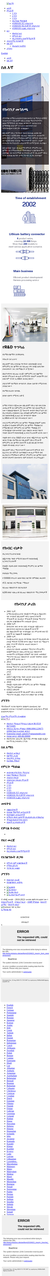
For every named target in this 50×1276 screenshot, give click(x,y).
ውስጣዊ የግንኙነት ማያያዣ (18, 772)
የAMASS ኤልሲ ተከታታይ (23, 28)
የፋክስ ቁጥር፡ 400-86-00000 (18, 736)
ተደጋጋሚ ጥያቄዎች (15, 41)
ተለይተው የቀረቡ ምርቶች (17, 780)
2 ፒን (14, 16)
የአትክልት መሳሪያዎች (16, 814)
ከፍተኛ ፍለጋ (13, 904)
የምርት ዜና (17, 36)
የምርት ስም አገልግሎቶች (17, 863)
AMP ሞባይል (33, 902)
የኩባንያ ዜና (17, 33)
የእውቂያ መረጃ (13, 880)
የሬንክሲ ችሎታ (13, 761)
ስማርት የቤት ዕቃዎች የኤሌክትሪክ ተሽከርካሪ (25, 817)
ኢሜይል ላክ (6, 909)
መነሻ (9, 8)
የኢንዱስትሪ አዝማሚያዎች (23, 38)
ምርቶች (10, 11)
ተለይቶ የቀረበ (12, 777)
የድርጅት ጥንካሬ (13, 758)
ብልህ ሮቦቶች (12, 809)
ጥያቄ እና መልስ (13, 868)
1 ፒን (14, 13)
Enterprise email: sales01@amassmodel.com (26, 734)
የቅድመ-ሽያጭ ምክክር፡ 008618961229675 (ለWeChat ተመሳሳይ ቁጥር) (25, 729)
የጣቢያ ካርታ (20, 902)
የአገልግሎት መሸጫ (14, 882)
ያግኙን (9, 48)
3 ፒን (14, 18)
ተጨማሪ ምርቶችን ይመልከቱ (13, 716)
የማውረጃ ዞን (12, 865)
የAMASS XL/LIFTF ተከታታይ (26, 26)
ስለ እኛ (10, 43)
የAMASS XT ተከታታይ (22, 23)
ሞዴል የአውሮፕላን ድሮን (17, 820)
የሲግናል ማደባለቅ (19, 21)
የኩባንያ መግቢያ (13, 753)
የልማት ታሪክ (12, 756)
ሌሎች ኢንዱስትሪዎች (16, 822)
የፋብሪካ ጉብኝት (19, 46)
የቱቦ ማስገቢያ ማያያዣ (16, 775)
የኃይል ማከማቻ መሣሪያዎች (18, 812)
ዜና (8, 31)
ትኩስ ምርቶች (7, 902)
